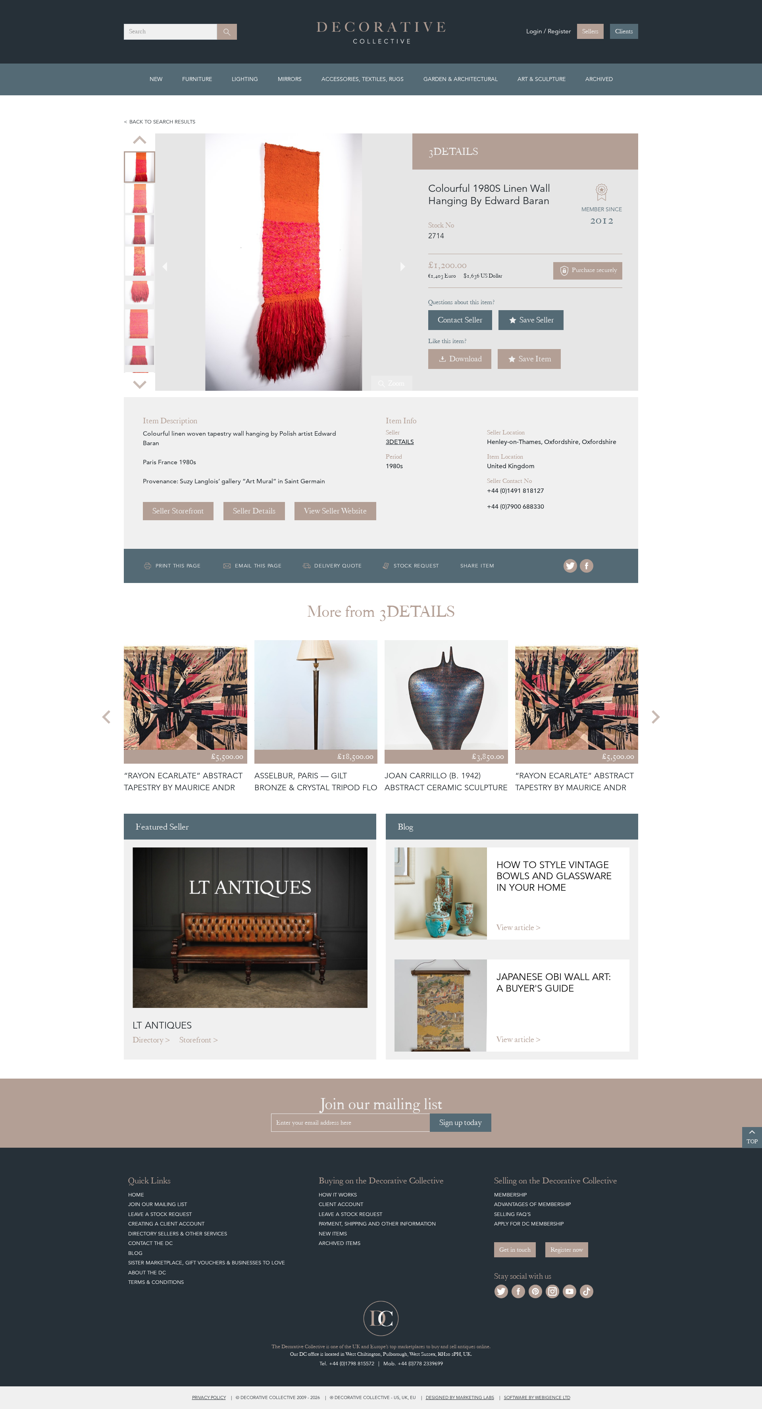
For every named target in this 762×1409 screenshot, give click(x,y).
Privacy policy (209, 1397)
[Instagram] (552, 1290)
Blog (135, 1253)
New (156, 79)
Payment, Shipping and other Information (377, 1223)
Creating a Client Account (166, 1223)
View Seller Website (335, 511)
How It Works (338, 1194)
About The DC (147, 1272)
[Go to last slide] (107, 717)
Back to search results (162, 121)
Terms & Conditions (156, 1282)
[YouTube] (569, 1290)
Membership (510, 1194)
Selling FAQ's (512, 1214)
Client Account (341, 1204)
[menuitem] (139, 167)
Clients (624, 31)
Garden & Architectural (460, 79)
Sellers (590, 31)
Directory (148, 1040)
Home (136, 1194)
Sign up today (460, 1122)
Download (465, 359)
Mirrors (290, 79)
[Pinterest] (535, 1290)
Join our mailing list (157, 1204)
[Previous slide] (140, 140)
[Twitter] (570, 566)
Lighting (245, 79)
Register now (566, 1250)
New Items (333, 1233)
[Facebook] (586, 566)
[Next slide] (140, 383)
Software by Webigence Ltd (537, 1397)
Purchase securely (593, 270)
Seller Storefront (178, 511)
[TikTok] (586, 1290)
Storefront (195, 1040)
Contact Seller (460, 320)
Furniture (197, 79)
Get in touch (515, 1250)
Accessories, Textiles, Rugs (362, 79)
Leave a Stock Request (160, 1214)
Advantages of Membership (532, 1204)
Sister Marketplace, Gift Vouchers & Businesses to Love (206, 1262)
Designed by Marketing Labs (460, 1397)
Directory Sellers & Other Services (177, 1233)
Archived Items (339, 1243)
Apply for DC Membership (529, 1223)
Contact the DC (150, 1243)
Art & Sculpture (542, 79)
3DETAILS (400, 442)
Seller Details (254, 511)
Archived (599, 79)
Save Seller (537, 320)
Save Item (535, 359)
